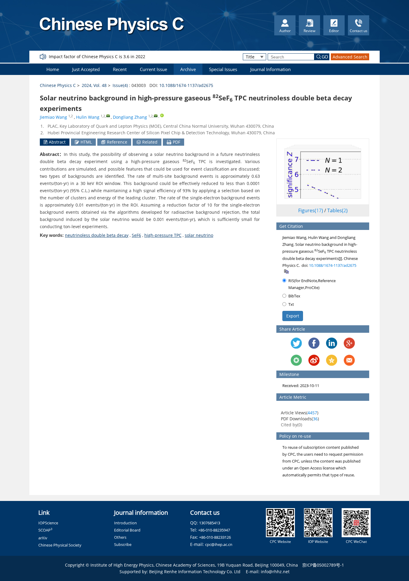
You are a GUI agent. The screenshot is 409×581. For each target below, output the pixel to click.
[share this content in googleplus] (349, 343)
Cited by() (291, 425)
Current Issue (153, 69)
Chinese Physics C (58, 85)
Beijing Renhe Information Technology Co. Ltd (194, 571)
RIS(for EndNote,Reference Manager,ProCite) (312, 284)
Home (52, 69)
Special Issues (223, 69)
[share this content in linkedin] (331, 343)
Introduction (125, 523)
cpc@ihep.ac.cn (218, 544)
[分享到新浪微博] (313, 360)
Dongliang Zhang (130, 117)
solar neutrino (199, 235)
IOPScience (48, 523)
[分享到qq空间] (331, 360)
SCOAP (45, 530)
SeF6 (136, 235)
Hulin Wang (87, 117)
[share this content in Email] (349, 360)
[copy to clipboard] (286, 271)
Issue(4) (120, 85)
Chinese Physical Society (59, 545)
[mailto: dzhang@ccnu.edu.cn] (155, 115)
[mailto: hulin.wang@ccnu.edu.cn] (108, 115)
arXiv (42, 538)
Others (120, 537)
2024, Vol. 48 (94, 85)
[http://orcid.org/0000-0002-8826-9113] (162, 115)
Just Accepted (86, 69)
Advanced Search (350, 57)
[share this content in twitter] (296, 343)
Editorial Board (127, 530)
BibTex (294, 296)
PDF (176, 142)
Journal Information (270, 69)
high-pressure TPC (162, 235)
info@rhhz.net (275, 571)
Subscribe (122, 544)
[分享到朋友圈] (296, 360)
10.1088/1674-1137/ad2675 (186, 85)
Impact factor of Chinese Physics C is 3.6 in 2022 (97, 56)
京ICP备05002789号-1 (323, 565)
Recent (120, 69)
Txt (291, 304)
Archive (188, 69)
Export (292, 316)
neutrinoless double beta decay (96, 235)
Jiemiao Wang (53, 117)
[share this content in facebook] (313, 343)
